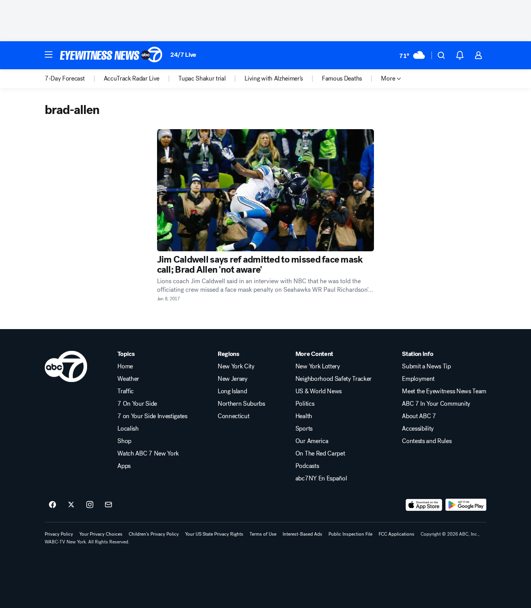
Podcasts (307, 466)
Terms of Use (263, 534)
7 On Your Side (137, 404)
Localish (127, 429)
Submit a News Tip (426, 366)
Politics (304, 404)
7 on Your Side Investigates (152, 416)
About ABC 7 (419, 416)
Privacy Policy (59, 534)
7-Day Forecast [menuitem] (65, 78)
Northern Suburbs (241, 404)
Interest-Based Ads (302, 534)
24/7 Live (183, 55)
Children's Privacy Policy (154, 534)
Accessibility (418, 429)
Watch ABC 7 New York (148, 453)
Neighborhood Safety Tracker (333, 379)
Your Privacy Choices (100, 534)
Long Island (232, 391)
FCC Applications (396, 534)
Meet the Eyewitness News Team (444, 391)
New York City (236, 366)
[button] (48, 54)
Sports (304, 429)
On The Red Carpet (320, 453)
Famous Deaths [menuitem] (342, 78)
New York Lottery (317, 366)
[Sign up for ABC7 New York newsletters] (108, 505)
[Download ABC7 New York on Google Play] (465, 505)
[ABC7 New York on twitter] (71, 505)
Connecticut (233, 416)
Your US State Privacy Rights (214, 534)
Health (303, 416)
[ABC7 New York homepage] (111, 55)
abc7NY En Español (321, 478)
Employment (418, 379)
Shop (124, 441)
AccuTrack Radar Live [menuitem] (132, 78)
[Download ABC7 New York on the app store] (424, 505)
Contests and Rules (426, 441)
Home (125, 366)
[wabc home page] (66, 366)
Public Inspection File (350, 534)
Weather (128, 379)
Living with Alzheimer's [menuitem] (274, 78)
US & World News (318, 391)
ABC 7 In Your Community (436, 404)
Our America (311, 441)
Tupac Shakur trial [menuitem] (201, 78)
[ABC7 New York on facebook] (52, 505)
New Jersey (233, 379)
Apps (124, 466)
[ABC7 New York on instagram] (90, 505)
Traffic (125, 391)
